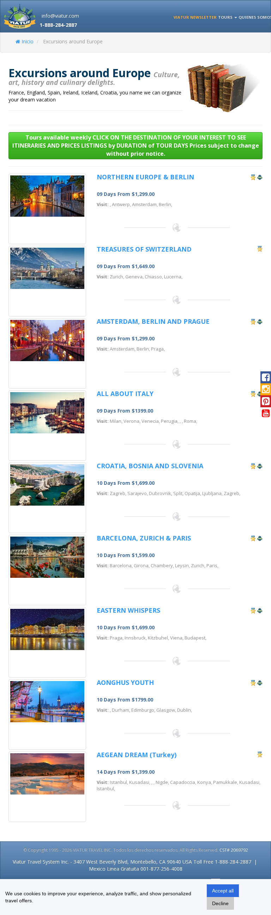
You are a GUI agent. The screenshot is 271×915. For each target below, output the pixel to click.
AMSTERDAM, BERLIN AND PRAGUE (153, 321)
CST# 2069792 (233, 850)
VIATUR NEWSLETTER (195, 17)
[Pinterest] (266, 403)
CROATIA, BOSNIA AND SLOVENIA (150, 466)
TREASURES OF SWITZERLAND (144, 249)
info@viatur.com (60, 15)
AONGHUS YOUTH (125, 682)
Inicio (27, 41)
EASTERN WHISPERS (128, 610)
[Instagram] (266, 391)
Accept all (223, 891)
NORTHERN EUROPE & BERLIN (145, 177)
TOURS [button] (226, 17)
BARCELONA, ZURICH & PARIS (144, 538)
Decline (220, 903)
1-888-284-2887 (58, 24)
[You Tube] (266, 415)
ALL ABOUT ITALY (125, 393)
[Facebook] (266, 379)
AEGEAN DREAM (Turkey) (136, 754)
